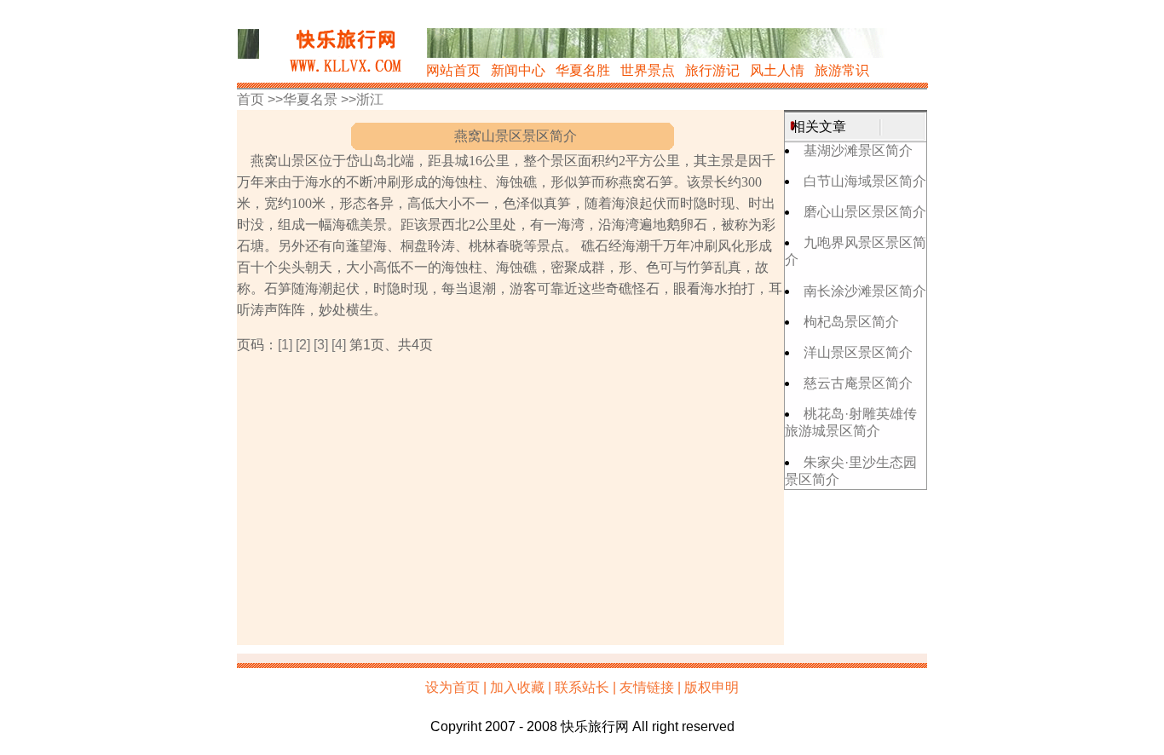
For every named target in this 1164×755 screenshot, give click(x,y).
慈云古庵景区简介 (858, 383)
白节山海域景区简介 (865, 181)
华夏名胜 (583, 70)
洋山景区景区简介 (858, 352)
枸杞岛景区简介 (851, 321)
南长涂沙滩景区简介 (865, 291)
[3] (321, 344)
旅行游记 (712, 70)
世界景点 (647, 70)
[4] (338, 344)
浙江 (369, 99)
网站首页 (453, 70)
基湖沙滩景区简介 (858, 150)
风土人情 (777, 70)
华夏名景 (310, 99)
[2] (303, 344)
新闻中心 (518, 70)
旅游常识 (842, 70)
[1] (285, 344)
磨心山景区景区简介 (865, 212)
